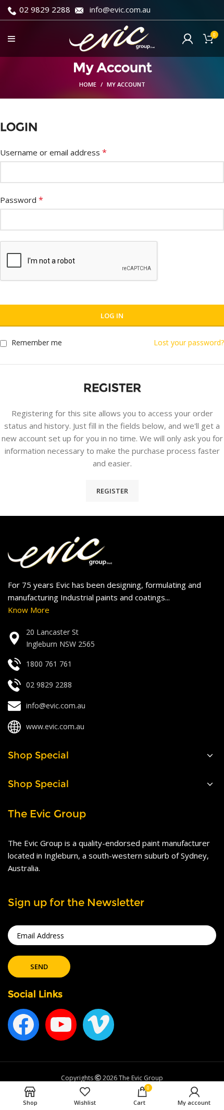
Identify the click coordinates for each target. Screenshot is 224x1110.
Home (87, 84)
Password (21, 200)
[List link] (112, 638)
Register (112, 491)
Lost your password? (189, 342)
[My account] (187, 38)
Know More (28, 610)
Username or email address (53, 152)
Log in (112, 315)
